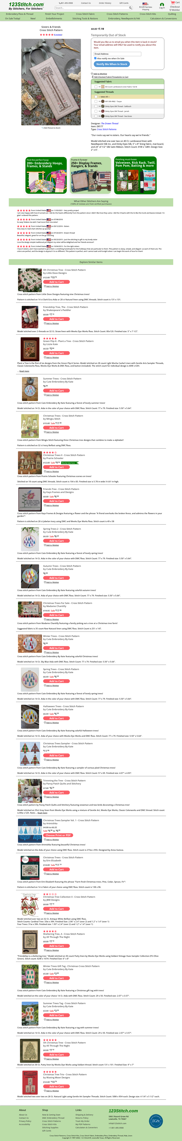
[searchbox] (94, 8)
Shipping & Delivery (84, 1114)
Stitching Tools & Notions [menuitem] (85, 18)
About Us (23, 1114)
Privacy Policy (25, 1121)
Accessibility (24, 1124)
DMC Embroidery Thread (53, 1118)
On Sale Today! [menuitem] (12, 18)
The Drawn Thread (109, 123)
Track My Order (83, 1121)
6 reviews (58, 34)
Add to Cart (56, 282)
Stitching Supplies (50, 1127)
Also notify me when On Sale (110, 58)
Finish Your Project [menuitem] (54, 14)
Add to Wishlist (52, 286)
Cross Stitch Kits (49, 1124)
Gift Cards (124, 3)
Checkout (175, 6)
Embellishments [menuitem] (54, 18)
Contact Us (86, 3)
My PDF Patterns (83, 1124)
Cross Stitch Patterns (106, 129)
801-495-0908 (67, 3)
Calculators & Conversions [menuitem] (163, 18)
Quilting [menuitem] (172, 14)
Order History (105, 3)
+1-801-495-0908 (116, 1127)
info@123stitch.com (117, 1123)
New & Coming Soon (51, 1114)
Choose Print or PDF (58, 835)
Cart (177, 2)
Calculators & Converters (87, 1127)
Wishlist (175, 10)
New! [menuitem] (33, 18)
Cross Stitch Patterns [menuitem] (117, 14)
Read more (24, 371)
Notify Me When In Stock (111, 64)
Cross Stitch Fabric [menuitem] (85, 14)
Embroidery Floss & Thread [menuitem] (19, 14)
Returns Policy (82, 1118)
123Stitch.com (123, 1110)
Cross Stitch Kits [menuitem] (148, 14)
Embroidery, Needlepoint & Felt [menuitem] (124, 18)
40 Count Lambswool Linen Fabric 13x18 (121, 87)
